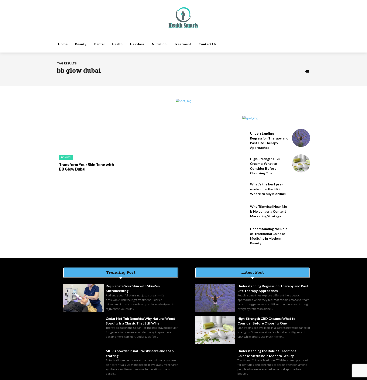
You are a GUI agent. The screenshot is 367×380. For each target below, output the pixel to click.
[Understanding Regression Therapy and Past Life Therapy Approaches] (301, 138)
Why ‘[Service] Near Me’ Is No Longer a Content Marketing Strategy (269, 211)
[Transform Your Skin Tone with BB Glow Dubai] (85, 133)
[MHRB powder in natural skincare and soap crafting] (83, 363)
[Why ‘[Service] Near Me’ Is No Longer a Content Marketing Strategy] (301, 211)
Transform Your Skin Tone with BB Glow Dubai (86, 167)
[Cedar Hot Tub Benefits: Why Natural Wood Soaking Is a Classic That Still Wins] (83, 330)
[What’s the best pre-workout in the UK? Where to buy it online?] (301, 189)
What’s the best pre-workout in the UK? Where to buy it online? (268, 189)
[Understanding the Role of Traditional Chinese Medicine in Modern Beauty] (301, 233)
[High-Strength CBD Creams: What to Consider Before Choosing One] (301, 163)
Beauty (66, 157)
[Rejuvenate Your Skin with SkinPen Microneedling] (83, 298)
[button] (271, 44)
